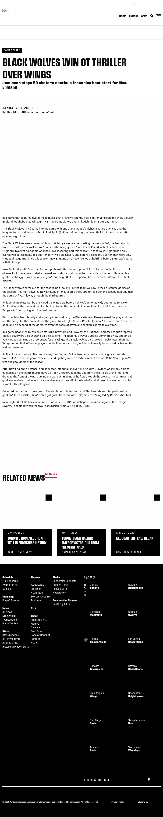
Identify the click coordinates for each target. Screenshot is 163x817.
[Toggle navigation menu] (158, 16)
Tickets (122, 15)
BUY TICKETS (125, 3)
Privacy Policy (117, 802)
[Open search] (151, 16)
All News (51, 474)
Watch (144, 15)
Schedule (133, 15)
